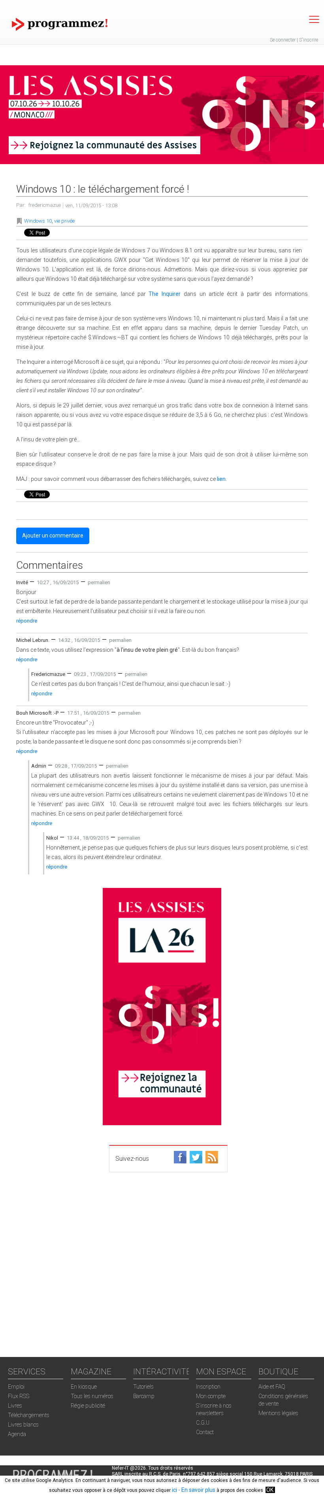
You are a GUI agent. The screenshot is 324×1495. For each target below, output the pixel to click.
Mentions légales (278, 1413)
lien (221, 479)
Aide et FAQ (271, 1386)
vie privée (64, 221)
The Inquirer (165, 294)
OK (269, 1490)
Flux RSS (18, 1396)
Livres (15, 1405)
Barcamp (143, 1396)
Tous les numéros (92, 1396)
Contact (205, 1432)
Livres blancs (23, 1424)
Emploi (16, 1386)
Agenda (17, 1434)
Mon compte (211, 1396)
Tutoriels (143, 1386)
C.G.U (202, 1422)
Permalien (99, 582)
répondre (26, 621)
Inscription (208, 1386)
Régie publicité (88, 1405)
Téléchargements (28, 1415)
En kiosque (84, 1386)
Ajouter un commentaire (52, 535)
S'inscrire (308, 40)
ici (174, 1490)
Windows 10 (38, 221)
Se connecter (283, 40)
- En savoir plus (196, 1490)
